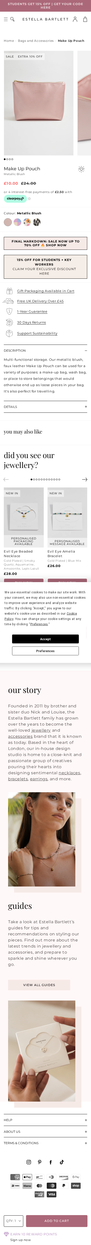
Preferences (45, 651)
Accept (45, 639)
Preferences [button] (39, 624)
